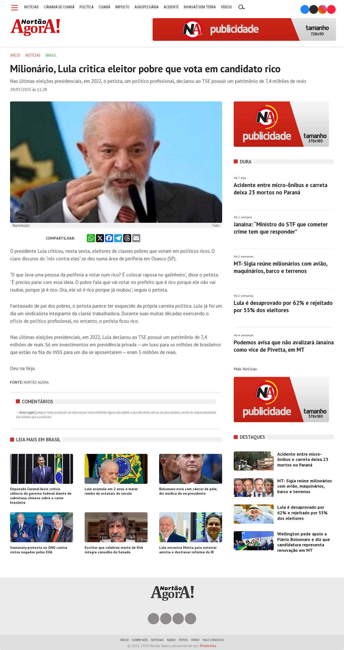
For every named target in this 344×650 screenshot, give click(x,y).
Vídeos (226, 7)
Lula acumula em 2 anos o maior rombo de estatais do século (111, 491)
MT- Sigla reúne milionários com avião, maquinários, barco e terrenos (280, 267)
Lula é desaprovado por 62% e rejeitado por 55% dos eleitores (283, 306)
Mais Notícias (245, 368)
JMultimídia (208, 645)
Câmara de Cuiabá (59, 7)
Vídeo (195, 640)
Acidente (171, 7)
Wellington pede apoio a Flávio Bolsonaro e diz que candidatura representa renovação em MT (303, 542)
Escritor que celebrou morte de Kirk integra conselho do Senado (114, 549)
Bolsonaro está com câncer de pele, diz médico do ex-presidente (188, 491)
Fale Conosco (213, 640)
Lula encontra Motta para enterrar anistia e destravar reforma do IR (188, 549)
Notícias (31, 7)
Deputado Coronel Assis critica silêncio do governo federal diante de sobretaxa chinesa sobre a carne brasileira (41, 496)
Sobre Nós (140, 640)
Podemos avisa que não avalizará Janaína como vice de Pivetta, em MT (284, 346)
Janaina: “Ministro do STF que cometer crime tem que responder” (281, 228)
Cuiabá (104, 7)
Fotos (183, 640)
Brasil (51, 55)
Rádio (171, 640)
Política (87, 7)
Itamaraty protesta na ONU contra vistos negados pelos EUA (38, 549)
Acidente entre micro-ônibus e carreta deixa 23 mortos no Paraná (280, 188)
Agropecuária (146, 7)
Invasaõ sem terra (200, 7)
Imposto (122, 7)
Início (15, 55)
